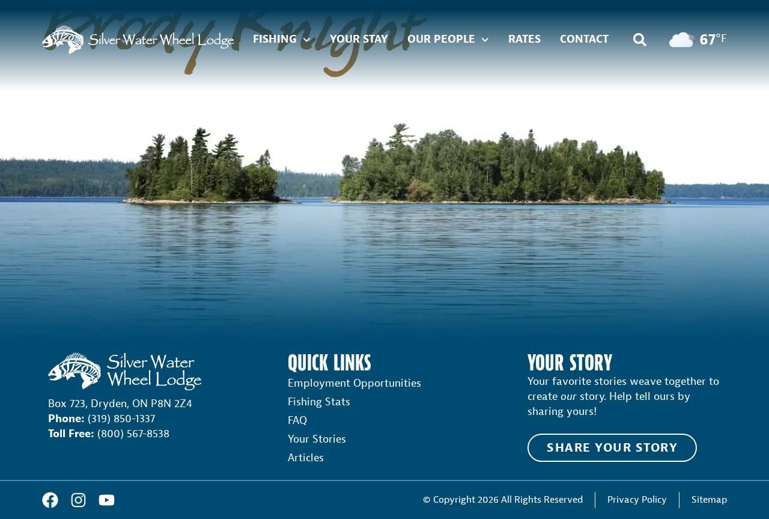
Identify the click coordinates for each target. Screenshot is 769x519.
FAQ (297, 421)
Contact (584, 39)
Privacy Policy (637, 499)
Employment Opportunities (354, 383)
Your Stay (359, 39)
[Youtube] (107, 500)
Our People (441, 39)
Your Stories (317, 439)
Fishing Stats (319, 402)
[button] (640, 40)
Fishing (275, 39)
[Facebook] (50, 500)
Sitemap (709, 499)
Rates (524, 39)
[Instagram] (78, 500)
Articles (306, 458)
